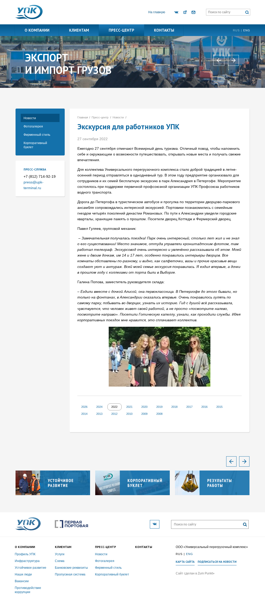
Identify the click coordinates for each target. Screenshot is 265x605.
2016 (204, 406)
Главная (82, 117)
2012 (114, 413)
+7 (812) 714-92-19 (40, 176)
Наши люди (23, 574)
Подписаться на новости (217, 562)
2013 (99, 413)
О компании (37, 30)
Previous (231, 461)
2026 (84, 406)
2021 (129, 406)
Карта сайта (185, 562)
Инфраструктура (27, 561)
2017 (189, 406)
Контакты (164, 30)
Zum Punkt (205, 573)
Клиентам (79, 30)
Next (244, 461)
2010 (129, 413)
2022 (114, 406)
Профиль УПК (25, 554)
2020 (144, 406)
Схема (59, 561)
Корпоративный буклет (35, 145)
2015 (219, 406)
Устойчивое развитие (30, 568)
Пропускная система (70, 574)
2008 (159, 413)
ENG (246, 30)
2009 (144, 413)
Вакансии (22, 581)
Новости (30, 118)
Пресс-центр (121, 30)
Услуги (59, 554)
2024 (99, 406)
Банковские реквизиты (71, 568)
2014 (84, 413)
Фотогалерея (33, 126)
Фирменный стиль (37, 135)
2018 (174, 406)
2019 (159, 406)
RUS (236, 30)
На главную (156, 12)
